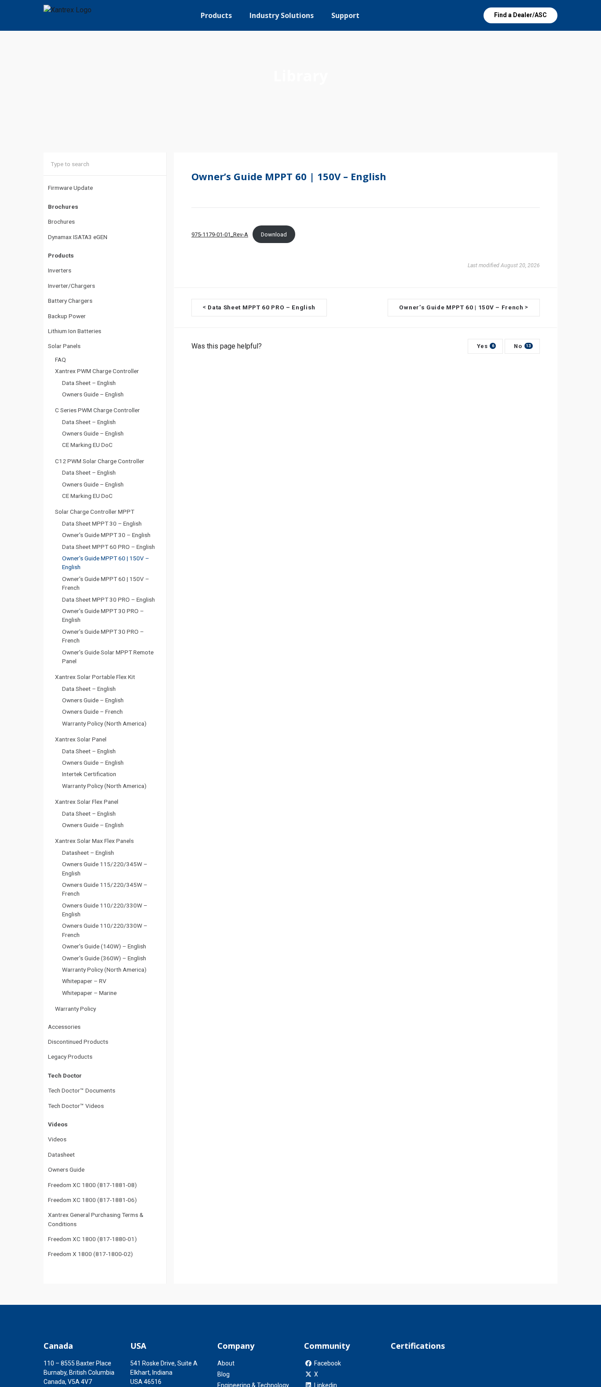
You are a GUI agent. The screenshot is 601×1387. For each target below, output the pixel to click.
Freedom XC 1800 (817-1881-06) (92, 1199)
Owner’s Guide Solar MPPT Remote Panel (108, 656)
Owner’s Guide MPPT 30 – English (106, 534)
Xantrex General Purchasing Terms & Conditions (95, 1219)
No (522, 346)
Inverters (59, 270)
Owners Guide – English (93, 394)
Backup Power (67, 316)
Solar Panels (64, 345)
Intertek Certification (89, 773)
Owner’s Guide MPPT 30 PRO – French (103, 636)
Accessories (64, 1026)
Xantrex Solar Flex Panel (86, 801)
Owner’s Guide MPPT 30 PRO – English (103, 615)
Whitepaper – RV (84, 980)
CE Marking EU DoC (87, 444)
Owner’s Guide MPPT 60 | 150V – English (105, 562)
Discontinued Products (78, 1041)
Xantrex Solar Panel (80, 739)
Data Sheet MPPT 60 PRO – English (108, 546)
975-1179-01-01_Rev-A (219, 234)
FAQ (60, 359)
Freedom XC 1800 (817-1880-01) (92, 1238)
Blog (223, 1374)
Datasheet (61, 1154)
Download (274, 234)
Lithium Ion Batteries (74, 330)
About (226, 1363)
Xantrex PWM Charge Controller (97, 370)
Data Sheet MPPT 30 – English (102, 523)
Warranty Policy (75, 1008)
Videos (57, 1139)
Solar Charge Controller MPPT (94, 511)
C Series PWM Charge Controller (97, 410)
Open (462, 15)
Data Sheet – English (89, 382)
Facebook (327, 1363)
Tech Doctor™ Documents (81, 1090)
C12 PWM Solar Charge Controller (99, 461)
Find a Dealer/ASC (520, 14)
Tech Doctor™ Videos (76, 1105)
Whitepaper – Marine (89, 992)
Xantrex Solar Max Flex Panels (94, 840)
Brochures (61, 221)
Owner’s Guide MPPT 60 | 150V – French (105, 583)
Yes (486, 346)
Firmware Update (70, 187)
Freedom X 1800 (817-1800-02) (90, 1253)
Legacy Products (70, 1056)
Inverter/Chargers (71, 285)
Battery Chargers (70, 300)
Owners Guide (66, 1169)
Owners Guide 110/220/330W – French (104, 930)
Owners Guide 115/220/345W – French (104, 889)
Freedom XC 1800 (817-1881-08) (92, 1184)
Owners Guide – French (92, 711)
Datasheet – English (88, 852)
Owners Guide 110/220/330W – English (104, 910)
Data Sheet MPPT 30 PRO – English (108, 599)
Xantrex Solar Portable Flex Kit (95, 676)
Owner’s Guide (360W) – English (104, 958)
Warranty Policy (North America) (104, 723)
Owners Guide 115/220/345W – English (104, 868)
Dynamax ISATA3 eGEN (77, 236)
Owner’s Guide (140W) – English (104, 946)
